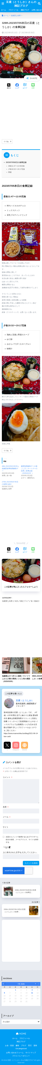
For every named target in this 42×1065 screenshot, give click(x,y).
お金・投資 (9, 1045)
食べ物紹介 (35, 601)
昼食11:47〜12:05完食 (16, 166)
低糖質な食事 (7, 601)
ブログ (23, 1045)
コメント (8, 777)
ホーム (3, 10)
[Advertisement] (21, 114)
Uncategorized (21, 1048)
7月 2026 (21, 984)
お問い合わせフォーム (15, 1053)
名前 (6, 807)
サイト (5, 827)
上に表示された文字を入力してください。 (20, 852)
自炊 (16, 601)
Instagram (16, 750)
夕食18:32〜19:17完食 (16, 169)
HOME (22, 1033)
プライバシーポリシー (21, 1056)
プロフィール (13, 10)
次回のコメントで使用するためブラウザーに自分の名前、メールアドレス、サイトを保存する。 (22, 839)
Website (24, 750)
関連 (10, 172)
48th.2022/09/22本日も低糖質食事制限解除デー (10, 468)
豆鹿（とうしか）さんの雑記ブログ (21, 3)
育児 (30, 1045)
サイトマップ (30, 1053)
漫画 (35, 1045)
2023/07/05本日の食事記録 (16, 162)
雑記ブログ (25, 10)
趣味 (17, 1045)
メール (7, 817)
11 (32, 993)
